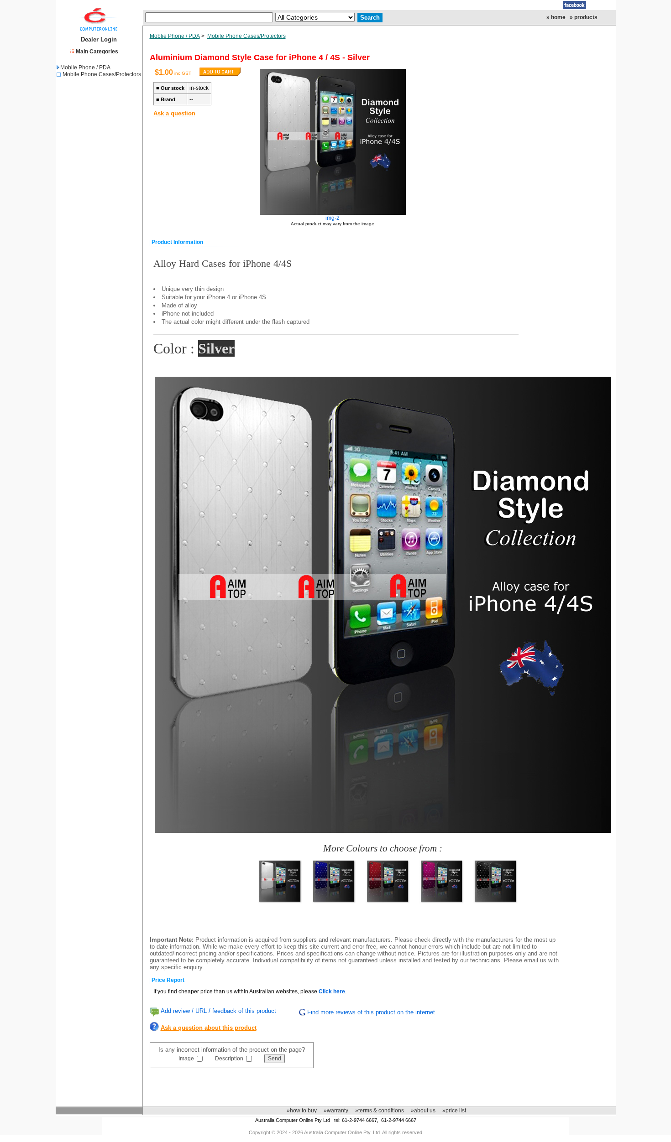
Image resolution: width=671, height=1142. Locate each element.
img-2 (332, 218)
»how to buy (302, 1110)
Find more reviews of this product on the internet (371, 1012)
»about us (423, 1110)
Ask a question (174, 113)
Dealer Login (99, 39)
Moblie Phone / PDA (85, 67)
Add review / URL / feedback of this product (218, 1010)
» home (556, 17)
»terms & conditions (379, 1110)
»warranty (336, 1110)
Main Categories (97, 51)
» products (584, 17)
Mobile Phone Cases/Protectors (102, 74)
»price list (454, 1110)
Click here (332, 991)
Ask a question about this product (209, 1027)
